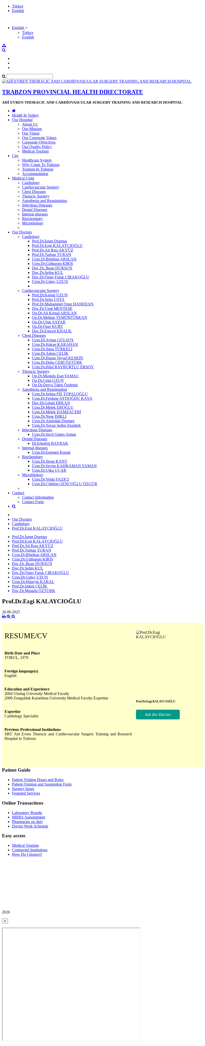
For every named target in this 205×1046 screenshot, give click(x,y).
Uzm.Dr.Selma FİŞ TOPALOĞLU (60, 394)
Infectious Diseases (37, 205)
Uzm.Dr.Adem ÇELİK (50, 353)
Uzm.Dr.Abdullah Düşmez (53, 421)
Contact (18, 493)
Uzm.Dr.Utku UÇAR (49, 470)
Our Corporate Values (39, 138)
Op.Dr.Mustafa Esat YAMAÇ (55, 376)
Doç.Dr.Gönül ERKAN (51, 403)
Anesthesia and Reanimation (44, 201)
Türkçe (17, 6)
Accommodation (35, 174)
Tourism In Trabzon (37, 169)
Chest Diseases (34, 192)
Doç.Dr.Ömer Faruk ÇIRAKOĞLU (60, 277)
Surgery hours (23, 789)
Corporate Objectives (39, 142)
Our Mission (32, 129)
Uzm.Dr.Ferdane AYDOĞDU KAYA (62, 398)
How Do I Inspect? (27, 854)
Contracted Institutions (30, 850)
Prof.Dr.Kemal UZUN (50, 295)
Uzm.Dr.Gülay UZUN (50, 281)
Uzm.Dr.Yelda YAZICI (50, 479)
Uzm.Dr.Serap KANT (49, 461)
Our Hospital (22, 120)
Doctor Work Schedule (30, 826)
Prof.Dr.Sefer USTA (48, 299)
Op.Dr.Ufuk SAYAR (49, 322)
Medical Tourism (35, 151)
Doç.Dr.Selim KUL (47, 272)
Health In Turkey (25, 115)
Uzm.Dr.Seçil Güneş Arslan (54, 434)
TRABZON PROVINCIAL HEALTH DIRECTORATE (72, 92)
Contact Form (33, 502)
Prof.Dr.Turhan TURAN (51, 254)
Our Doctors (22, 232)
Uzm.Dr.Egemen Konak (51, 452)
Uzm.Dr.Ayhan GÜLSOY (53, 340)
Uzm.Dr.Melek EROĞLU (53, 407)
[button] (20, 27)
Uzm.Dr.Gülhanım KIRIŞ (52, 263)
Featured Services (26, 793)
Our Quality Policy (37, 147)
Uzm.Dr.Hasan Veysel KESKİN (57, 358)
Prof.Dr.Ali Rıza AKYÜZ (52, 250)
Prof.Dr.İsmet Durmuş (49, 241)
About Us (30, 124)
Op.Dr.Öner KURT (47, 326)
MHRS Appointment (28, 817)
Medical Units (23, 178)
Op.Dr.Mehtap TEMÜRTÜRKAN (59, 317)
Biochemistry (32, 218)
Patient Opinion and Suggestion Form (42, 784)
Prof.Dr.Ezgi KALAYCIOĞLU (57, 245)
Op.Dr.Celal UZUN (48, 380)
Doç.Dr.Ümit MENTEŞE (52, 308)
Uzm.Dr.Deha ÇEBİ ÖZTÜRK (57, 362)
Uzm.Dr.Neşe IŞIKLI (49, 416)
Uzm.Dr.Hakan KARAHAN (55, 344)
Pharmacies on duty (27, 822)
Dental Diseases (34, 210)
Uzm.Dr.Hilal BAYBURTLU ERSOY (63, 367)
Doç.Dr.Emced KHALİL (52, 331)
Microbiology (33, 223)
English (18, 10)
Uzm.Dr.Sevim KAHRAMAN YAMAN (64, 466)
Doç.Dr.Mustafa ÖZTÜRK (33, 591)
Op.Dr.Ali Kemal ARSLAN (54, 313)
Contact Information (38, 497)
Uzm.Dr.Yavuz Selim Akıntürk (56, 425)
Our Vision (31, 133)
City (15, 156)
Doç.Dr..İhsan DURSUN (52, 268)
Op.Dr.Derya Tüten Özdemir (55, 385)
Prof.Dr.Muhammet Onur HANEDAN (63, 304)
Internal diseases (35, 214)
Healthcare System (37, 160)
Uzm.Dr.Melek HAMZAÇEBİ (56, 412)
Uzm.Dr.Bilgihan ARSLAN (54, 259)
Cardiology (31, 183)
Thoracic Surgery (36, 196)
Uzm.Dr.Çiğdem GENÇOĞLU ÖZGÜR (64, 484)
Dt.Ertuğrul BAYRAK (50, 443)
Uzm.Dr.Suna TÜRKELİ (52, 349)
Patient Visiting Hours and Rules (38, 780)
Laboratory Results (27, 813)
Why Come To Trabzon (41, 165)
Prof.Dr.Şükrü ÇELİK (29, 586)
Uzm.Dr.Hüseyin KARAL (33, 582)
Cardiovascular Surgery (40, 187)
